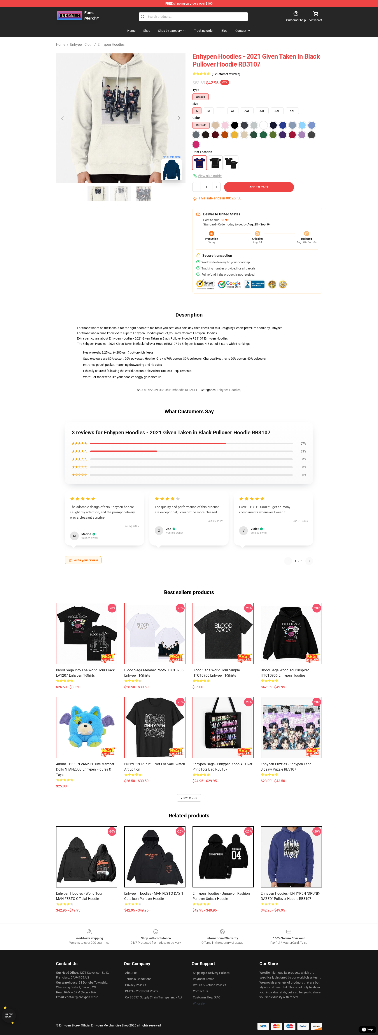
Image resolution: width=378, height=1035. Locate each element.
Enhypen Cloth (81, 44)
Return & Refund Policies (209, 985)
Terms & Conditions (138, 979)
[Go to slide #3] (143, 193)
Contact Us (200, 991)
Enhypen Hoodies (111, 44)
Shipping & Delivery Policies (211, 973)
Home (60, 44)
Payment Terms (203, 979)
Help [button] (370, 1029)
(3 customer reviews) (226, 74)
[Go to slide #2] (120, 193)
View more (189, 797)
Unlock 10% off (9, 1015)
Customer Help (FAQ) (207, 997)
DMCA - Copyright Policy (141, 991)
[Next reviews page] (309, 561)
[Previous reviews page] (288, 561)
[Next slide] (178, 118)
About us (131, 973)
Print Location (202, 152)
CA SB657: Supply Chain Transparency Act (153, 997)
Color (196, 118)
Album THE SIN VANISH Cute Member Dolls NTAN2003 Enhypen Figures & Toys (85, 769)
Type (195, 90)
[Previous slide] (62, 118)
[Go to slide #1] (98, 193)
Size (195, 104)
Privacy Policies (135, 985)
